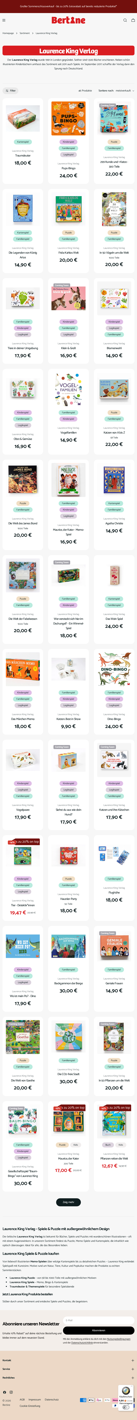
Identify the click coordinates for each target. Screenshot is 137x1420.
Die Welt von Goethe (23, 1080)
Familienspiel (68, 148)
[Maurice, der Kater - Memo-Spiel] (68, 480)
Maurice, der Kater (68, 1158)
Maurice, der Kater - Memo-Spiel (68, 532)
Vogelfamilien (68, 432)
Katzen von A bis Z (114, 432)
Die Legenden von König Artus (23, 255)
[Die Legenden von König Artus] (23, 209)
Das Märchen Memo (23, 719)
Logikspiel (68, 155)
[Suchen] (125, 20)
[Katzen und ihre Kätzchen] (114, 760)
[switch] (126, 1407)
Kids (76, 1145)
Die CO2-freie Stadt (68, 1074)
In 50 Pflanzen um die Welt (114, 1080)
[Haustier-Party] (68, 855)
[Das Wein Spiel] (114, 575)
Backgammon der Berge (68, 983)
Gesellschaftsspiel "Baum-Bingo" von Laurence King (23, 1174)
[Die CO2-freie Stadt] (68, 1037)
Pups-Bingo (68, 168)
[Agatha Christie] (114, 480)
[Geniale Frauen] (114, 946)
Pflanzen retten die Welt (114, 1158)
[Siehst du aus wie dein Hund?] (68, 760)
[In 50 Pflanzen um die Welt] (114, 1037)
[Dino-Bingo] (114, 669)
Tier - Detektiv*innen (23, 905)
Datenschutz (52, 1399)
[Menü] (132, 1387)
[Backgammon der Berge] (68, 946)
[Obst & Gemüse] (23, 389)
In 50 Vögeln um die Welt (114, 252)
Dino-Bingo (114, 719)
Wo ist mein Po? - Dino (23, 996)
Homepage (8, 33)
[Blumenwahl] (114, 298)
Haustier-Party (68, 899)
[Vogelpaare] (23, 760)
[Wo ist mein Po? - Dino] (23, 946)
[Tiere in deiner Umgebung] (23, 298)
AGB (22, 1399)
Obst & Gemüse (23, 439)
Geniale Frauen (114, 983)
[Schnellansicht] (35, 109)
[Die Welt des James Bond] (23, 480)
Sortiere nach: (106, 91)
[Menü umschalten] (4, 20)
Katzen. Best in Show (68, 719)
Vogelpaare (23, 809)
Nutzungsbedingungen (118, 1339)
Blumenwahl (114, 348)
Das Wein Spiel (114, 618)
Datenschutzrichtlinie (82, 1343)
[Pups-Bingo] (68, 118)
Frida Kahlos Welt (68, 252)
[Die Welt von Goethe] (23, 1037)
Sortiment (25, 33)
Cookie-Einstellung (30, 1406)
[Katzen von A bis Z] (114, 389)
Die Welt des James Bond (22, 523)
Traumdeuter (23, 155)
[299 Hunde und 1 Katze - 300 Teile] (114, 118)
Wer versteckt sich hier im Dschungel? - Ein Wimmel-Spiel (68, 623)
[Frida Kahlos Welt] (68, 209)
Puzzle (114, 142)
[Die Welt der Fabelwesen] (23, 575)
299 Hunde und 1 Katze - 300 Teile (114, 164)
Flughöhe (114, 892)
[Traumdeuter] (23, 118)
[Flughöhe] (114, 855)
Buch (108, 1145)
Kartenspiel (23, 142)
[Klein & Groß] (68, 298)
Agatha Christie (114, 523)
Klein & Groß (68, 348)
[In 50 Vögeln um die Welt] (114, 209)
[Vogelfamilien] (68, 389)
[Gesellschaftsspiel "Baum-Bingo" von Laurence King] (23, 1121)
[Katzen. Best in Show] (68, 669)
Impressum (35, 1399)
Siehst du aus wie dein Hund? (68, 812)
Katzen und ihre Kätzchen (114, 809)
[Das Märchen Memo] (23, 669)
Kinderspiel (68, 142)
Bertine (6, 1405)
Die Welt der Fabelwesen (23, 618)
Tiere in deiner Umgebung (23, 348)
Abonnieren (98, 1330)
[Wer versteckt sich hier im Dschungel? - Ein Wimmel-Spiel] (68, 575)
